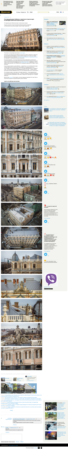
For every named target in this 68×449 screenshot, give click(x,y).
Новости (23, 12)
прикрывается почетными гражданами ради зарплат (55, 53)
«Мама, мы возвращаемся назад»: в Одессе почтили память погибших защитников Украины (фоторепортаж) (61, 406)
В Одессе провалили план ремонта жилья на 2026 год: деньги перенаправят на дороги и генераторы (34, 3)
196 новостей (29, 380)
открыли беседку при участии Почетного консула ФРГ (56, 29)
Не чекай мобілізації (51, 70)
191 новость (7, 380)
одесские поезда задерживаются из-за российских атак (55, 74)
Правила (17, 441)
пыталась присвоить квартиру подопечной (56, 48)
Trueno (7, 427)
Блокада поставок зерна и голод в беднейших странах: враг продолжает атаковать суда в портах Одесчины (47, 3)
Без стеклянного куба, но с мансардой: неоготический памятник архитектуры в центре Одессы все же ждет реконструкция (21, 400)
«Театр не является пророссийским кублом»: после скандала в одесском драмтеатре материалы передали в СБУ (57, 116)
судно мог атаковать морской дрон (55, 67)
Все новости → (47, 100)
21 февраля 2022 (6, 17)
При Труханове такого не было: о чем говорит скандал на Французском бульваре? (21, 397)
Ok (38, 447)
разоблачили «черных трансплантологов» (55, 35)
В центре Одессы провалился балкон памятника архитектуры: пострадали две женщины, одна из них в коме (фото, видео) (19, 403)
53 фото (10, 380)
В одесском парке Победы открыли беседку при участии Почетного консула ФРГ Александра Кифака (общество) (61, 415)
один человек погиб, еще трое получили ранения (55, 39)
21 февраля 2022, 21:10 (13, 427)
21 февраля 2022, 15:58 (30, 419)
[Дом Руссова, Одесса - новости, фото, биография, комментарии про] (3, 381)
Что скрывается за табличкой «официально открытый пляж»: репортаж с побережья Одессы (57, 109)
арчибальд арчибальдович (19, 419)
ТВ (27, 12)
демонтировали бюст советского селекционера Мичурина (56, 97)
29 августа (46, 19)
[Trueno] (2, 426)
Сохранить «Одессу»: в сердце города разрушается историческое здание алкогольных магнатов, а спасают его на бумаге (21, 405)
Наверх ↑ (11, 410)
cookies (35, 447)
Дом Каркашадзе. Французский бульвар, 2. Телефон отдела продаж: (60, 2)
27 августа (46, 84)
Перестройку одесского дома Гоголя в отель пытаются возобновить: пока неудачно (18, 391)
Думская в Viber (47, 287)
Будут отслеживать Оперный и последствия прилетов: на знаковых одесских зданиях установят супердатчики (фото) (21, 407)
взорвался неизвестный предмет (56, 56)
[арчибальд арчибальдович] (6, 419)
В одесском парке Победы (52, 28)
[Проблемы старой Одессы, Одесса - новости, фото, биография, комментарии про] (15, 380)
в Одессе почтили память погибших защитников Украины (52, 23)
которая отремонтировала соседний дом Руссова (27, 56)
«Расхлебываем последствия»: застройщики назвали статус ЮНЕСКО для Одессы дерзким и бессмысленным (30, 391)
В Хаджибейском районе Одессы (54, 55)
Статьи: (45, 106)
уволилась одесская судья (52, 62)
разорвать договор (24, 62)
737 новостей (19, 380)
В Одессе (48, 78)
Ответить (15, 424)
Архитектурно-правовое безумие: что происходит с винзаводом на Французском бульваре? (23, 398)
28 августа (46, 43)
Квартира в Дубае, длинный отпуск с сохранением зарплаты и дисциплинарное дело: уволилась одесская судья (20, 4)
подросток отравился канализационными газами (52, 88)
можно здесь (22, 52)
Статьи (18, 12)
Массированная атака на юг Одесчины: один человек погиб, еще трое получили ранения (8, 3)
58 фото (32, 380)
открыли (11, 77)
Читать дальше (47, 218)
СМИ (31, 12)
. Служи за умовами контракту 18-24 (54, 70)
